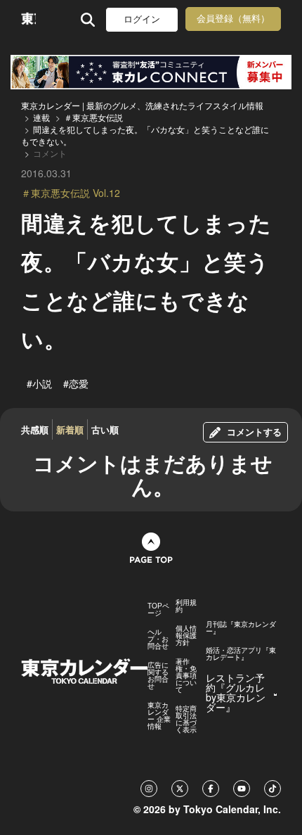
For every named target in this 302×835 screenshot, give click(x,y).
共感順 (34, 429)
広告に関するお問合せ (158, 675)
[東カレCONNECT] (151, 72)
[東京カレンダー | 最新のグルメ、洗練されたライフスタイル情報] (28, 19)
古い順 (105, 429)
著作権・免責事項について (186, 675)
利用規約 (186, 606)
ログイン (142, 19)
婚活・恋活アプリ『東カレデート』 (241, 653)
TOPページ (158, 609)
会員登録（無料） (233, 18)
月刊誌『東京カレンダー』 (241, 627)
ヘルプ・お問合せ (158, 638)
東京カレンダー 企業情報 (159, 715)
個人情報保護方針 (186, 635)
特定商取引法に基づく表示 (186, 719)
